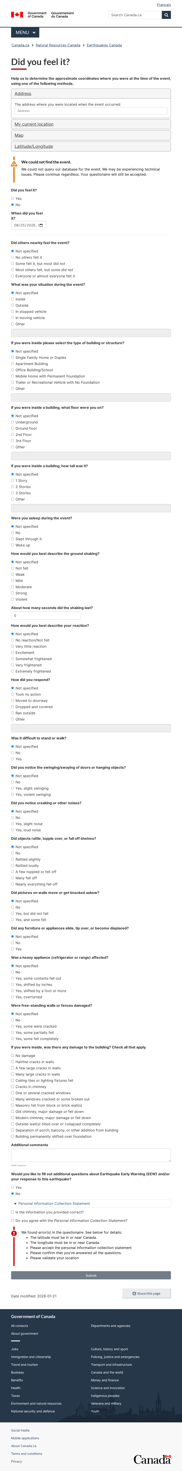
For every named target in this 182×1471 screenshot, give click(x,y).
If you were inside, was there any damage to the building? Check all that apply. (78, 1047)
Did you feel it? (24, 190)
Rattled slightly (28, 859)
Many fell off (26, 878)
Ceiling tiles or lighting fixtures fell (44, 1080)
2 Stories (23, 486)
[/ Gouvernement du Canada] (42, 14)
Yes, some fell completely (37, 1038)
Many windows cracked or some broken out (53, 1099)
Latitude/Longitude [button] (34, 146)
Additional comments (29, 1145)
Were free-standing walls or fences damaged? (51, 1005)
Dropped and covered (34, 707)
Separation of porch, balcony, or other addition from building (67, 1130)
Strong (21, 593)
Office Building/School (34, 370)
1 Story (21, 480)
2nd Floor (24, 434)
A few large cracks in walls (38, 1068)
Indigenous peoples (105, 1396)
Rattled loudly (27, 865)
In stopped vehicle (31, 311)
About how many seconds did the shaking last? (52, 607)
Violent (21, 599)
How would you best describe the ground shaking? (55, 553)
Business (17, 1372)
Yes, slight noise (29, 824)
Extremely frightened (33, 671)
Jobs (14, 1349)
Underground (27, 422)
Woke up (23, 545)
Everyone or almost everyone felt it (45, 276)
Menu (23, 32)
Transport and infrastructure (111, 1364)
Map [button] (19, 135)
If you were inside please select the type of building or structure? (67, 343)
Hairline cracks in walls (35, 1062)
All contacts (19, 1326)
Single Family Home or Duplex (41, 357)
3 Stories (23, 493)
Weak (20, 574)
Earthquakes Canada (104, 45)
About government (24, 1333)
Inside (20, 299)
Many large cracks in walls (38, 1074)
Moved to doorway (32, 700)
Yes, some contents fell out (38, 978)
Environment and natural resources (36, 1403)
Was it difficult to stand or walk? (38, 738)
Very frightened (29, 665)
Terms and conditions (26, 1453)
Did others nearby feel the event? (40, 242)
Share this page (148, 1293)
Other (20, 324)
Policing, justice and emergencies (115, 1357)
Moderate (24, 587)
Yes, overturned (29, 997)
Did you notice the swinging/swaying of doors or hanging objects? (68, 767)
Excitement (25, 652)
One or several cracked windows (43, 1093)
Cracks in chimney (31, 1086)
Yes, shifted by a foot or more (41, 991)
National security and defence (33, 1411)
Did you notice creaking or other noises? (46, 803)
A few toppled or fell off (36, 871)
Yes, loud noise (28, 830)
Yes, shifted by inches (34, 984)
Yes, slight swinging (32, 788)
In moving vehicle (30, 318)
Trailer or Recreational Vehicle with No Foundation (58, 382)
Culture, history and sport (109, 1349)
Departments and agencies (110, 1326)
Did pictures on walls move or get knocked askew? (55, 892)
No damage (25, 1055)
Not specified (27, 251)
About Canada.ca (23, 1446)
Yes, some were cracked (36, 1026)
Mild (19, 580)
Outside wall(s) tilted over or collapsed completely (58, 1124)
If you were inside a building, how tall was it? (49, 466)
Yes (19, 198)
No (18, 204)
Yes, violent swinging (33, 794)
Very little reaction (31, 646)
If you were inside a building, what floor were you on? (57, 407)
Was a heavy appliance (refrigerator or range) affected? (59, 957)
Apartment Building (32, 363)
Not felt (22, 568)
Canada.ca (20, 45)
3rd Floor (23, 441)
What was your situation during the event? (48, 284)
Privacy (16, 1461)
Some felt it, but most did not (40, 263)
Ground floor (26, 428)
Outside (22, 305)
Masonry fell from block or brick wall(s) (49, 1105)
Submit (91, 1275)
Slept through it (29, 539)
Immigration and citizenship (31, 1357)
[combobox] (91, 111)
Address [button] (23, 93)
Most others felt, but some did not (44, 270)
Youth (95, 1411)
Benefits (17, 1380)
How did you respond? (30, 679)
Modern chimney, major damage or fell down (53, 1118)
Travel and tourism (24, 1364)
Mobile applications (25, 1438)
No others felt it (29, 257)
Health (15, 1388)
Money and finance (105, 1380)
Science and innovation (108, 1388)
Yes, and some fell (31, 919)
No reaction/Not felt (32, 640)
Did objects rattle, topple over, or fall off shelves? (53, 838)
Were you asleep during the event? (41, 518)
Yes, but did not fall (32, 913)
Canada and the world (107, 1372)
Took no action (28, 694)
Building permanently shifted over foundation (53, 1136)
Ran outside (25, 713)
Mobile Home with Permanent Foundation (50, 376)
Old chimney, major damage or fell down (50, 1111)
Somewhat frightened (34, 659)
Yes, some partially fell (35, 1032)
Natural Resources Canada (58, 45)
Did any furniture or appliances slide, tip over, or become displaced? (70, 928)
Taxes (15, 1396)
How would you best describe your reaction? (50, 625)
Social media (20, 1430)
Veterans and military (106, 1403)
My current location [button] (34, 124)
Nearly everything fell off (36, 884)
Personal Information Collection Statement (54, 1203)
